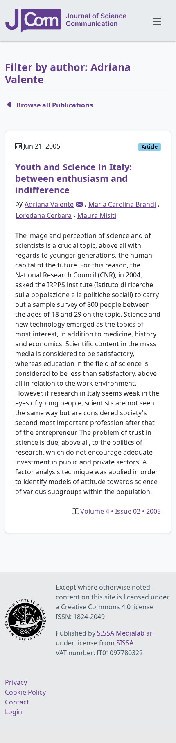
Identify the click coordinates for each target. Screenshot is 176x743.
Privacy (16, 682)
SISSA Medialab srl (125, 633)
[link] (79, 204)
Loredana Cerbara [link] (44, 215)
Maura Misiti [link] (96, 215)
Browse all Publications (54, 105)
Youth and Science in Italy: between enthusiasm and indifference (73, 178)
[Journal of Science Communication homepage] (74, 21)
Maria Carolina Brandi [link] (122, 204)
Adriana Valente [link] (49, 204)
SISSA (124, 642)
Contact (17, 701)
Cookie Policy (25, 692)
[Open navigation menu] (157, 20)
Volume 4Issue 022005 (120, 511)
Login (13, 711)
